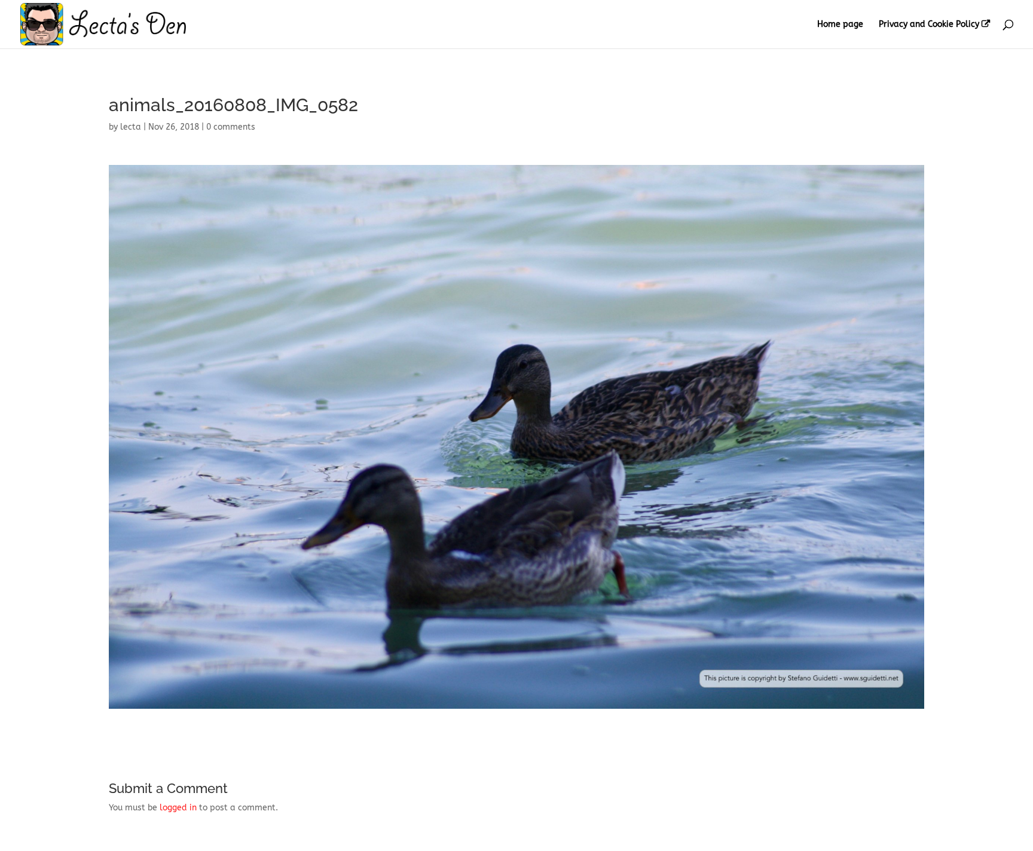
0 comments (230, 127)
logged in (178, 808)
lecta (130, 127)
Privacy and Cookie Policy (929, 24)
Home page (840, 24)
